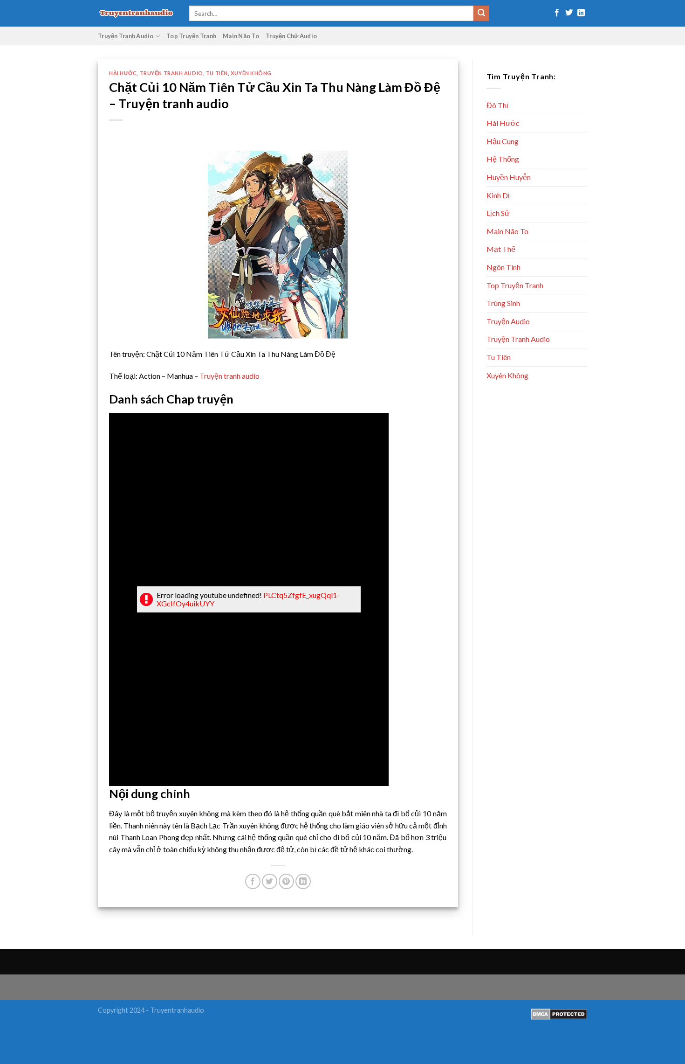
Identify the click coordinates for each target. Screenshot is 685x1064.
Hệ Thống (502, 158)
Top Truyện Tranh (191, 36)
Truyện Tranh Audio (126, 36)
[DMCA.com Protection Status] (559, 1013)
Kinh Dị (498, 195)
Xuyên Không (251, 73)
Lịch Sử (498, 213)
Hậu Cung (502, 141)
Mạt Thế (500, 248)
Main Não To (241, 36)
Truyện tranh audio (229, 375)
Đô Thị (497, 105)
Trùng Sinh (503, 303)
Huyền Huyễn (508, 177)
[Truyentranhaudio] (136, 13)
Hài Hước (123, 73)
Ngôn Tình (503, 267)
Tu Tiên (217, 73)
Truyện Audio (508, 321)
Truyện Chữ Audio (291, 36)
